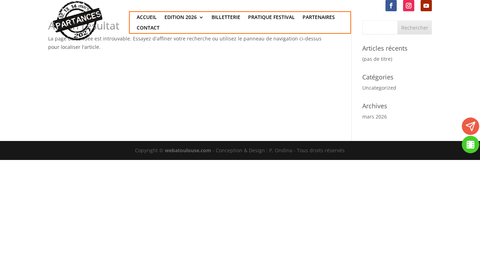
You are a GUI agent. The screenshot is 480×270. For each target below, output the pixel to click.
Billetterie (226, 17)
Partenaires (319, 17)
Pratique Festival (271, 17)
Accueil (147, 17)
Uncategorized (379, 87)
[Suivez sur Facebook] (391, 5)
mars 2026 (374, 116)
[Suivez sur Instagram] (408, 5)
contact (148, 28)
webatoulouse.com (188, 150)
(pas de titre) (377, 59)
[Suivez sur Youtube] (426, 5)
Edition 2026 (180, 17)
